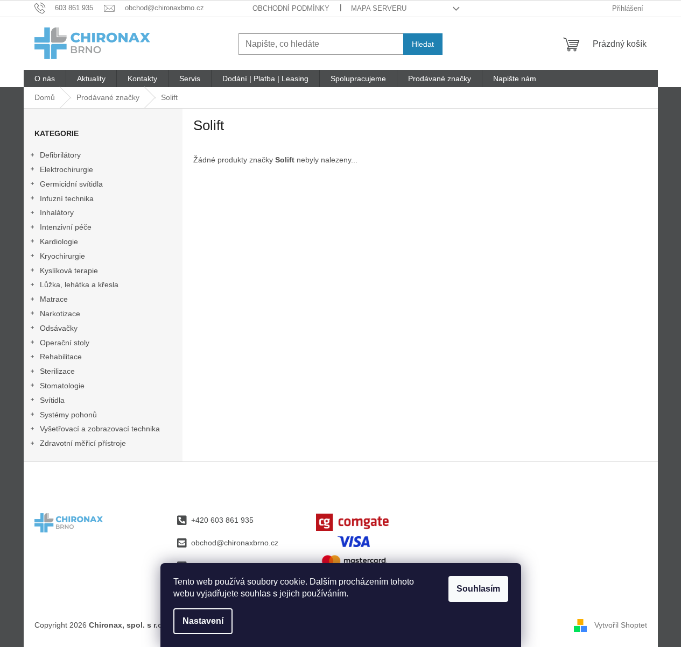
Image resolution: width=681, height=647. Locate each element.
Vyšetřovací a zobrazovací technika (100, 428)
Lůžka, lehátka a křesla (79, 284)
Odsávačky (59, 328)
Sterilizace (57, 371)
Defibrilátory (60, 155)
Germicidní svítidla (71, 184)
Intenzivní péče (66, 227)
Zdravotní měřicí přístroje (83, 443)
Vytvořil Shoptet (620, 624)
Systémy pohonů (68, 414)
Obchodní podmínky (290, 8)
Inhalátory (57, 212)
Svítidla (52, 400)
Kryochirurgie (62, 256)
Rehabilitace (61, 356)
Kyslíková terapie (69, 270)
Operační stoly (64, 342)
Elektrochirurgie (66, 169)
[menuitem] (45, 78)
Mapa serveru (378, 8)
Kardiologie (59, 241)
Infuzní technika (67, 198)
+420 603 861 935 (222, 520)
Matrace (54, 299)
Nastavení (202, 620)
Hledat (423, 44)
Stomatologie (62, 385)
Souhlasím (478, 588)
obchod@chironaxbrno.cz (234, 542)
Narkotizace (60, 313)
